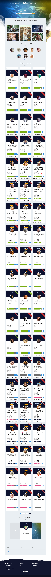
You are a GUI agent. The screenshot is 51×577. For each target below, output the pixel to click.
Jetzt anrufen (11, 176)
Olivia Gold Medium (38, 226)
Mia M (12, 52)
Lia (12, 314)
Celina (39, 115)
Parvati (38, 292)
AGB (19, 566)
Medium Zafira (25, 248)
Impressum (20, 565)
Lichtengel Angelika (38, 359)
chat (28, 264)
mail (16, 88)
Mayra (19, 59)
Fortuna (25, 138)
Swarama (38, 314)
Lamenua (32, 59)
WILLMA (38, 71)
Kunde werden (18, 3)
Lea (25, 182)
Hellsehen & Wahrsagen (9, 566)
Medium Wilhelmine (25, 381)
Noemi (25, 447)
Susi (12, 115)
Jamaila (25, 359)
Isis (25, 403)
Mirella (25, 226)
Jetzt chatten (28, 110)
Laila (25, 52)
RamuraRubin (25, 115)
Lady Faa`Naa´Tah (12, 248)
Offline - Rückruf (11, 397)
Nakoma (38, 248)
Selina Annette (12, 71)
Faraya (25, 204)
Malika (39, 425)
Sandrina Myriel (39, 160)
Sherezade (12, 359)
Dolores (38, 270)
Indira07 (25, 336)
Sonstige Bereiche (8, 569)
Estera (39, 93)
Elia (12, 447)
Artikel (39, 3)
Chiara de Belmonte (38, 336)
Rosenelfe (25, 71)
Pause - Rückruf (24, 419)
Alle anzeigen (8, 551)
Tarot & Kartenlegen (8, 565)
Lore (12, 270)
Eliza (25, 314)
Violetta (12, 336)
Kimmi (12, 138)
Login (13, 3)
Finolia (38, 52)
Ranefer (12, 226)
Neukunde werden (35, 566)
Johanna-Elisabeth (12, 182)
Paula (32, 52)
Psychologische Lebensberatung (10, 568)
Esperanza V (38, 138)
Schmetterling (25, 292)
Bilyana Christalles (38, 403)
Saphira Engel (25, 59)
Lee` (25, 93)
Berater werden (33, 3)
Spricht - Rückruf (38, 397)
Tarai (19, 52)
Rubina (25, 270)
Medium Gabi (25, 160)
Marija (39, 204)
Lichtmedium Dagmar (12, 381)
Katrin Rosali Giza (12, 204)
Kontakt (43, 3)
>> (30, 513)
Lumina (25, 425)
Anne (12, 425)
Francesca (39, 182)
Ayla (12, 292)
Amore (12, 93)
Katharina (39, 491)
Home (10, 3)
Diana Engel (12, 160)
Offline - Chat (41, 88)
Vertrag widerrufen (25, 571)
